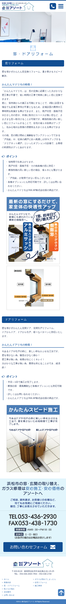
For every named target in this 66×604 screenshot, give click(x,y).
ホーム (6, 579)
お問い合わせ (9, 595)
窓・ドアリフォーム (12, 586)
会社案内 (7, 592)
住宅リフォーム (41, 582)
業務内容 (7, 582)
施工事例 (38, 586)
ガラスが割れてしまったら (45, 579)
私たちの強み (9, 589)
